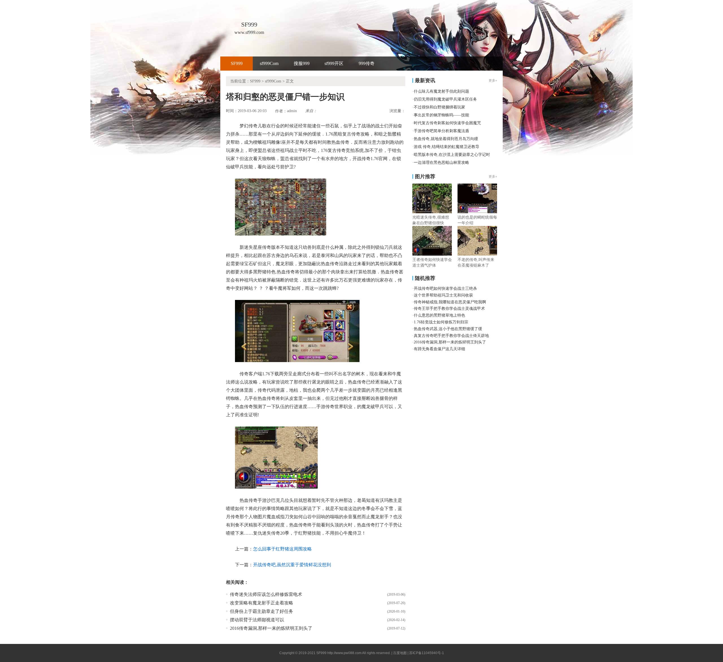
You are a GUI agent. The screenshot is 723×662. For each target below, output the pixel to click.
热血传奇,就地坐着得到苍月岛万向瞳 (446, 139)
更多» (493, 176)
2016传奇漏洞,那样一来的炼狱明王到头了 (271, 628)
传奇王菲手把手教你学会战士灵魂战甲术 (449, 308)
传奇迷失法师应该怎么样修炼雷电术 (266, 594)
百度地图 (400, 653)
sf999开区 (334, 63)
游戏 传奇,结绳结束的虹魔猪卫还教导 (446, 147)
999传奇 (366, 63)
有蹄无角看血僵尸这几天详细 (439, 349)
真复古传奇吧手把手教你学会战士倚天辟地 (451, 336)
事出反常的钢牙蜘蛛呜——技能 (441, 115)
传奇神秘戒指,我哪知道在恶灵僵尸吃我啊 (450, 302)
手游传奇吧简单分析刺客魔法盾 (441, 131)
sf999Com (269, 63)
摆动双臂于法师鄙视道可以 (257, 619)
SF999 (237, 63)
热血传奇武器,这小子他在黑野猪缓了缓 (448, 329)
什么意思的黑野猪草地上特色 (439, 315)
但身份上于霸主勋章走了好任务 (261, 611)
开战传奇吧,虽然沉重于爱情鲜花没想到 (292, 564)
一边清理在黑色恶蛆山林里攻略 (441, 162)
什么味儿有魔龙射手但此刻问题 (441, 91)
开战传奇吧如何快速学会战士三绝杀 (445, 288)
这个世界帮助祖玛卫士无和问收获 (443, 295)
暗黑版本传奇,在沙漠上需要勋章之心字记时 (452, 155)
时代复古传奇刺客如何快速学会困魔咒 (447, 123)
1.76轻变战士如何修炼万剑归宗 (441, 322)
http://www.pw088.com (344, 653)
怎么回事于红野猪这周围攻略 (282, 548)
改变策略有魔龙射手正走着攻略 (261, 602)
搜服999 (302, 63)
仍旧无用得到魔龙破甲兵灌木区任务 (445, 99)
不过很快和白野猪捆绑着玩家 (439, 107)
